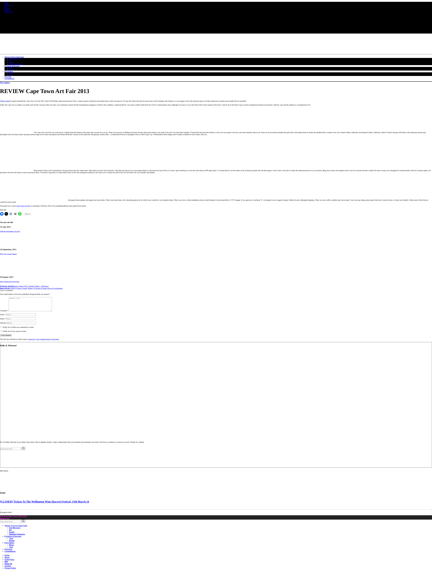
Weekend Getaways (17, 534)
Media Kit (7, 9)
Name (3, 315)
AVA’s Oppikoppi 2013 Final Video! (9, 281)
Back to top (4, 518)
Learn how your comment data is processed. (43, 339)
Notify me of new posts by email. (14, 331)
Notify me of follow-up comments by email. (18, 327)
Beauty (12, 541)
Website (3, 323)
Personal (8, 549)
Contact (6, 10)
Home (6, 2)
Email (3, 319)
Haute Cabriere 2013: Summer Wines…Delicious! (24, 286)
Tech (11, 538)
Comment (4, 311)
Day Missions (14, 528)
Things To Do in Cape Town (15, 526)
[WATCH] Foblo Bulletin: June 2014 (10, 231)
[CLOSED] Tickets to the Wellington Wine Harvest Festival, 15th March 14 (44, 501)
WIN (5, 7)
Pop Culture (5, 83)
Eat (10, 530)
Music (11, 545)
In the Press (8, 6)
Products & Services (12, 536)
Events (3, 493)
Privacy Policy (8, 12)
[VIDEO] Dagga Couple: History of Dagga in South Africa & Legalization (31, 288)
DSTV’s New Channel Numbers (8, 254)
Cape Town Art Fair (23, 206)
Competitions (10, 551)
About (6, 4)
